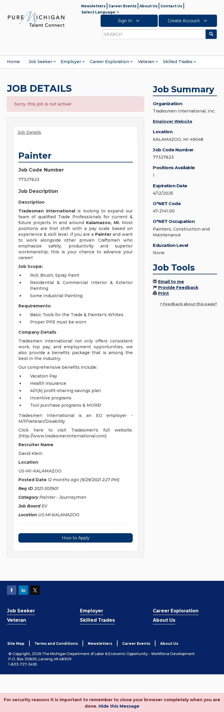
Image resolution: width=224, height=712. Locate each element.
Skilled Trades (177, 61)
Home (13, 61)
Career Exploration (109, 61)
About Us (148, 6)
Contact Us (171, 6)
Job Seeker (40, 61)
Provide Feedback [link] (178, 287)
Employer (71, 61)
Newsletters (93, 6)
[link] (36, 18)
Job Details (29, 132)
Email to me (171, 281)
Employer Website (172, 121)
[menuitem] (13, 61)
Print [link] (163, 293)
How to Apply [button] (76, 538)
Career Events (122, 6)
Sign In (125, 20)
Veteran (146, 61)
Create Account (184, 20)
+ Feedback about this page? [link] (188, 304)
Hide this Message (119, 706)
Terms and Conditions (56, 643)
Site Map (15, 643)
